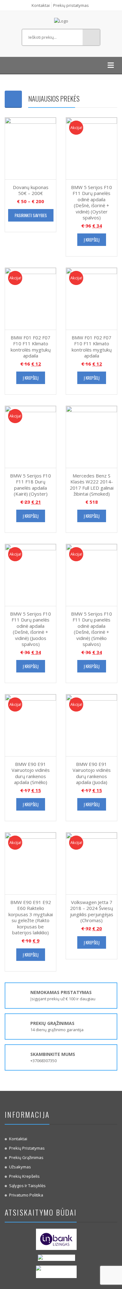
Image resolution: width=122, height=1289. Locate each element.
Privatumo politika (26, 1195)
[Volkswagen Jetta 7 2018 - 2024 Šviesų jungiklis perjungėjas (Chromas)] (91, 863)
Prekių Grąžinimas (26, 1157)
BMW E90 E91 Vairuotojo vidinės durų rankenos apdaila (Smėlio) (31, 773)
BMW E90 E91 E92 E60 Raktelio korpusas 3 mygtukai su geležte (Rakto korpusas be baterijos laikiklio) (30, 917)
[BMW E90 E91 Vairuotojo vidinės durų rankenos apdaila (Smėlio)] (30, 724)
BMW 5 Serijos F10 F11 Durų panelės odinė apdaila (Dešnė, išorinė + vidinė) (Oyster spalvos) (91, 202)
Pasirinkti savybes (31, 215)
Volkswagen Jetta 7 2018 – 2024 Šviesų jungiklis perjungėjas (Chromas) (91, 911)
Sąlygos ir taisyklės (27, 1185)
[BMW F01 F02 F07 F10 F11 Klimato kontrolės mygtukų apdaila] (30, 298)
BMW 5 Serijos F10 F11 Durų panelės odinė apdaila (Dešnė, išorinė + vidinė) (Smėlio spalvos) (91, 629)
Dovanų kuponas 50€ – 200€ (30, 190)
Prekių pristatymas (71, 5)
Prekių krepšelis (24, 1176)
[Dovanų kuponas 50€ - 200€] (30, 148)
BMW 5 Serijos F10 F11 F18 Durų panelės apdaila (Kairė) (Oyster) (30, 484)
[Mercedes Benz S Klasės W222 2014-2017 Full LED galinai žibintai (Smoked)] (91, 436)
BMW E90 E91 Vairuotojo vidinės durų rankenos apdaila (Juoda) (92, 773)
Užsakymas (20, 1167)
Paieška (91, 37)
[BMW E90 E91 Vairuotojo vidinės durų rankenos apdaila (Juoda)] (91, 724)
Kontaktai (41, 5)
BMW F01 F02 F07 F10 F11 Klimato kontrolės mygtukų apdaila (31, 346)
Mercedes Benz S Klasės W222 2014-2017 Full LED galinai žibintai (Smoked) (92, 484)
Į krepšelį (91, 240)
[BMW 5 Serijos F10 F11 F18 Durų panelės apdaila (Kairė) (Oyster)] (30, 436)
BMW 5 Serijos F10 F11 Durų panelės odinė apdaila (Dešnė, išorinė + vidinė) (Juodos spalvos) (30, 629)
